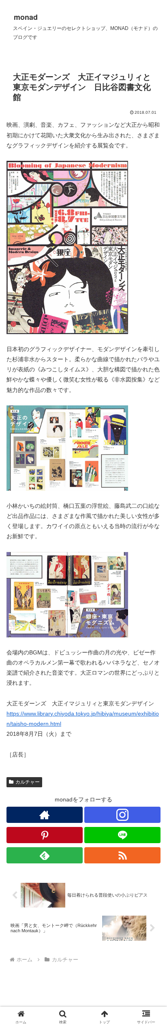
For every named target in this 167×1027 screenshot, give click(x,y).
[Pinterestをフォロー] (44, 835)
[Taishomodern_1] (67, 247)
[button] (150, 935)
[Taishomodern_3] (67, 594)
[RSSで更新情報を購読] (122, 855)
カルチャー (27, 782)
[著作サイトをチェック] (44, 815)
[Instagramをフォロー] (122, 815)
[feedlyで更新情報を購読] (44, 855)
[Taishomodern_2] (67, 447)
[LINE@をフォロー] (122, 835)
